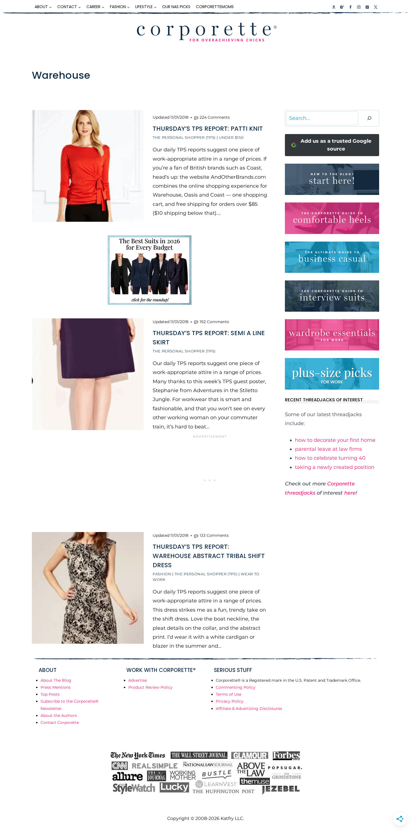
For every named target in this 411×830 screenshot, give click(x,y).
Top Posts (50, 694)
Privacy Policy (230, 701)
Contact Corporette (60, 722)
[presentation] (88, 166)
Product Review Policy (150, 687)
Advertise (137, 680)
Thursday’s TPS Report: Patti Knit (208, 128)
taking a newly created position (334, 467)
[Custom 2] (342, 7)
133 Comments (214, 535)
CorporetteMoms (215, 6)
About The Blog (56, 680)
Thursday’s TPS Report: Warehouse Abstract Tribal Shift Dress (209, 555)
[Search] (369, 118)
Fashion (162, 574)
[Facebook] (350, 7)
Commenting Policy (236, 687)
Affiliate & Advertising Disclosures (249, 708)
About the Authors (59, 715)
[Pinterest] (367, 7)
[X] (375, 7)
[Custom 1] (333, 7)
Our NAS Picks (176, 6)
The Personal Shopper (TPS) (184, 137)
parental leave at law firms (328, 449)
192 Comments (214, 321)
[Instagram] (358, 7)
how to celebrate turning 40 (330, 458)
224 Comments (215, 117)
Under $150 (231, 137)
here (350, 493)
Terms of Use (228, 694)
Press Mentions (55, 687)
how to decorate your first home (335, 440)
